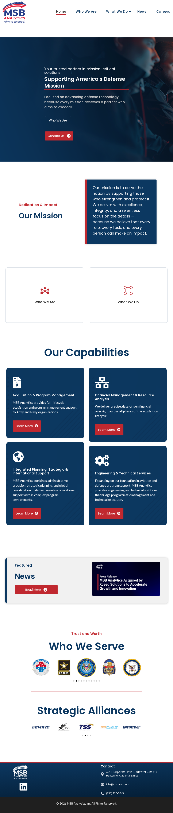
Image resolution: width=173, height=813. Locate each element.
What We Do (117, 11)
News (141, 11)
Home (61, 11)
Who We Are (86, 11)
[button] (34, 667)
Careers (163, 11)
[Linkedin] (23, 786)
